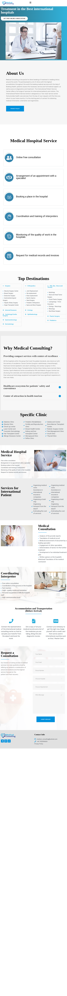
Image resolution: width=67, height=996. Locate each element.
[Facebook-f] (2, 741)
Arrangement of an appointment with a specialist (36, 177)
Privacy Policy (15, 108)
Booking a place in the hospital (32, 196)
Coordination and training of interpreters (37, 216)
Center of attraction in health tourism (22, 396)
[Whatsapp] (9, 741)
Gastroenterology (11, 320)
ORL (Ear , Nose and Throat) (55, 286)
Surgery (7, 286)
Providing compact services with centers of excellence (30, 356)
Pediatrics (53, 320)
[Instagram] (5, 741)
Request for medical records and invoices (37, 255)
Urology (30, 310)
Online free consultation (28, 157)
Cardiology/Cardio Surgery (10, 315)
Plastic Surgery (55, 316)
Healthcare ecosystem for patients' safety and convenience (26, 387)
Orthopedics (31, 286)
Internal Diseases (11, 310)
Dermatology (9, 324)
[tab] (11, 286)
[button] (14, 19)
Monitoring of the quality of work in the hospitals (36, 235)
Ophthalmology (32, 314)
